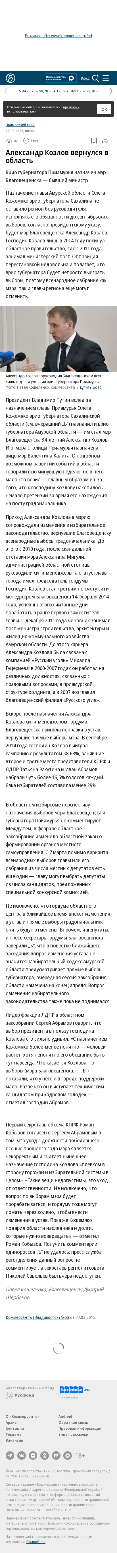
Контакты (15, 1428)
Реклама (14, 1434)
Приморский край (20, 124)
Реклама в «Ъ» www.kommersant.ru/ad (58, 35)
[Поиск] (95, 78)
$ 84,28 (25, 90)
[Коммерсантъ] (10, 78)
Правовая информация (79, 1428)
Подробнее (35, 1541)
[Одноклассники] (44, 1455)
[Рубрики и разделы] (105, 78)
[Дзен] (33, 1455)
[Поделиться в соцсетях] (105, 140)
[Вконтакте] (21, 1455)
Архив (11, 1422)
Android (65, 1416)
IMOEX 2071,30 (83, 90)
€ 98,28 (42, 90)
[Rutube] (56, 1455)
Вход (85, 78)
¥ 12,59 (59, 90)
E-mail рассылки (73, 1434)
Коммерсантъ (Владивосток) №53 (37, 1317)
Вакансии (14, 1440)
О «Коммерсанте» (23, 1416)
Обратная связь (73, 1422)
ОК (104, 109)
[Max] (67, 1455)
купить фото (91, 387)
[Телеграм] (10, 1455)
